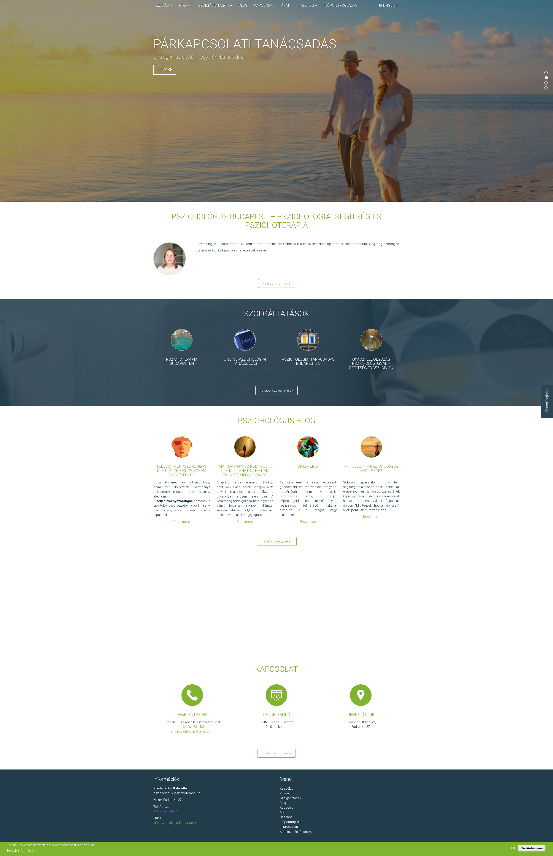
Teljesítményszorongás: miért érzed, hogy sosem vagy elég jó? (181, 470)
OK (513, 848)
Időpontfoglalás (341, 5)
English (391, 5)
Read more (182, 522)
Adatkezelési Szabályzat (297, 832)
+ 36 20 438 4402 (192, 727)
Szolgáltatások (214, 5)
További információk (276, 753)
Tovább (165, 69)
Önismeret (308, 466)
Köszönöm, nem (531, 848)
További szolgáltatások (276, 390)
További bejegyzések (276, 541)
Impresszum (289, 827)
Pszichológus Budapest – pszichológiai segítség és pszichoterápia (276, 221)
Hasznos (306, 5)
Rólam (185, 5)
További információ (277, 283)
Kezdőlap (163, 5)
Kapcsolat (264, 5)
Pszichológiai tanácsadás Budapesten (308, 361)
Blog (242, 5)
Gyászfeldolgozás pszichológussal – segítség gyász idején (371, 363)
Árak (285, 5)
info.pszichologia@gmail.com (192, 731)
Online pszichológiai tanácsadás (245, 361)
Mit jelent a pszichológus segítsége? (371, 468)
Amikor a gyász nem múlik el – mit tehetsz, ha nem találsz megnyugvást (245, 470)
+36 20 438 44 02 (165, 811)
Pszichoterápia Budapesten (181, 361)
